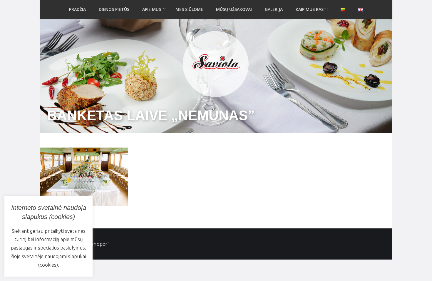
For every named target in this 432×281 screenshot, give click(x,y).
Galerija (274, 9)
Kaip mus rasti (312, 9)
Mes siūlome (189, 9)
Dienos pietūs (114, 9)
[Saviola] (216, 62)
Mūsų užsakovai (234, 9)
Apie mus (151, 9)
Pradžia (77, 9)
